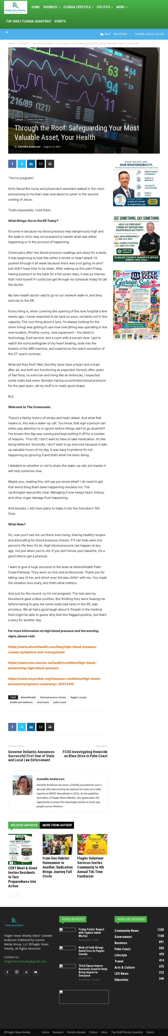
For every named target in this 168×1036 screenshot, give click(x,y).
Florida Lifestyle (77, 7)
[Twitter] (22, 164)
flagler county (78, 697)
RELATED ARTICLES (24, 825)
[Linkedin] (31, 164)
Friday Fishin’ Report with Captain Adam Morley (91, 933)
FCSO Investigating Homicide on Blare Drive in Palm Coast (85, 754)
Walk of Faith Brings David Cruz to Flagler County (91, 951)
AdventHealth (28, 697)
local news (43, 702)
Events (60, 21)
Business (50, 7)
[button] (7, 32)
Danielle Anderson (29, 146)
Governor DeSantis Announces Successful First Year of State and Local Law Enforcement (31, 756)
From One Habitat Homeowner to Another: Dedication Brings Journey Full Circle (58, 867)
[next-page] (17, 894)
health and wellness (21, 702)
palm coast (59, 702)
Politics (103, 7)
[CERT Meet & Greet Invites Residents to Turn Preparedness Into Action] (23, 849)
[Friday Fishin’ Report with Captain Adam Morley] (67, 933)
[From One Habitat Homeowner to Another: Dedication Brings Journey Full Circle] (58, 844)
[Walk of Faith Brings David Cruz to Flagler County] (67, 951)
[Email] (40, 164)
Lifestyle (24, 43)
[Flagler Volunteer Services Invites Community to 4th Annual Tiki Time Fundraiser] (92, 844)
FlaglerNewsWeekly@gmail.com (25, 961)
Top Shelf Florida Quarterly (28, 21)
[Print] (50, 164)
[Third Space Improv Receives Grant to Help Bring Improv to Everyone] (67, 970)
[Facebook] (12, 164)
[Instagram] (17, 972)
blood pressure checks (53, 697)
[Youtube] (35, 972)
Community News (43, 43)
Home (36, 7)
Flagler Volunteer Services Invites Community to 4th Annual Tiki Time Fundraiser (90, 867)
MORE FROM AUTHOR (57, 825)
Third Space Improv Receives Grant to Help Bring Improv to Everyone (93, 970)
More (120, 7)
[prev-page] (10, 894)
